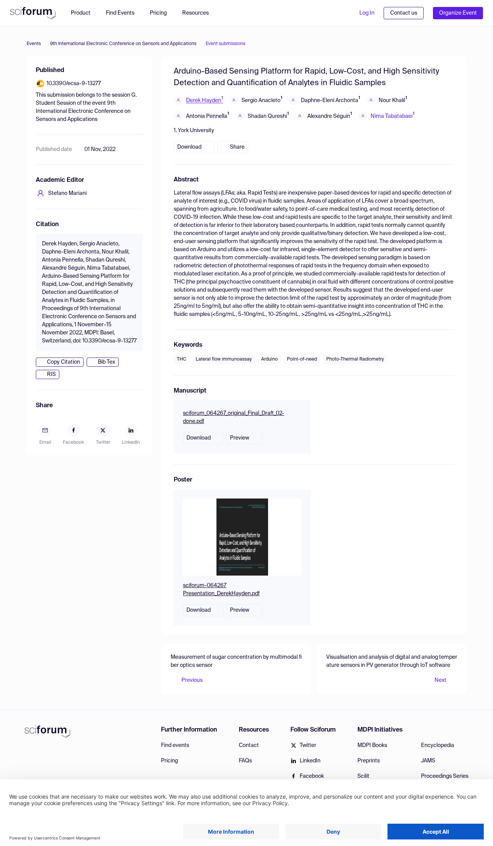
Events (34, 44)
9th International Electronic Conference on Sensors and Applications (123, 44)
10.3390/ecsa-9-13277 (74, 83)
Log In (366, 13)
